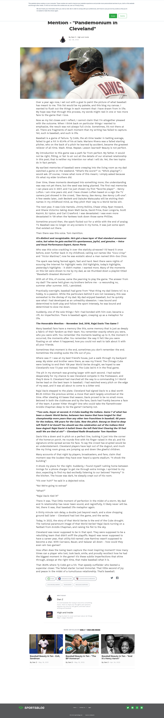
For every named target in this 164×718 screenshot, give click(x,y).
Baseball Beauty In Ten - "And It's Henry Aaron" (117, 657)
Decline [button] (122, 16)
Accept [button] (113, 16)
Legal (89, 707)
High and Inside (83, 37)
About (74, 707)
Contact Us (82, 707)
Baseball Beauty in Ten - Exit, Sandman (45, 657)
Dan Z (73, 37)
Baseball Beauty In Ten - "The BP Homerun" (81, 657)
